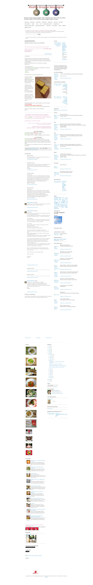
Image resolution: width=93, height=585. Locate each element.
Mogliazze (65, 88)
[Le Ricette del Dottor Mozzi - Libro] (58, 97)
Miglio (55, 239)
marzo (50, 374)
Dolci (60, 199)
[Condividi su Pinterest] (46, 148)
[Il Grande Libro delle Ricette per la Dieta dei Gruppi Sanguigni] (58, 42)
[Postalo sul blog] (43, 148)
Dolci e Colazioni (27, 23)
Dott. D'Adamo (54, 25)
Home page (27, 22)
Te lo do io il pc (49, 408)
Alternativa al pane (31, 149)
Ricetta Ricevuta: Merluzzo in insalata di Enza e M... (58, 365)
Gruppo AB (64, 202)
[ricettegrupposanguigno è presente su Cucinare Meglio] (35, 573)
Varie (63, 207)
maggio (50, 371)
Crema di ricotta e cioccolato (36, 485)
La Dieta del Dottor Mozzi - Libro (65, 86)
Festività (63, 199)
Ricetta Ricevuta (48, 53)
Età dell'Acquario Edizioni (64, 52)
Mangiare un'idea (28, 27)
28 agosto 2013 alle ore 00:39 (32, 199)
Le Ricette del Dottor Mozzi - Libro (64, 101)
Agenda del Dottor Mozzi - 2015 (61, 414)
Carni (41, 23)
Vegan (66, 207)
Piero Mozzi (65, 84)
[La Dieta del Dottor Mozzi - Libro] (58, 85)
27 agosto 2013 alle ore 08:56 (32, 159)
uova (59, 207)
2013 (29, 448)
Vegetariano (56, 208)
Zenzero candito (63, 239)
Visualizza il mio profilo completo (56, 393)
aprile (50, 373)
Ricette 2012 (38, 22)
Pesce (37, 23)
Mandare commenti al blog (29, 25)
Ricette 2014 (50, 22)
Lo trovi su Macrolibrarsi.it (64, 59)
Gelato (66, 199)
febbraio (50, 376)
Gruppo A (57, 202)
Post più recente (27, 337)
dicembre (51, 354)
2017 (49, 347)
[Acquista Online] (60, 110)
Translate (55, 386)
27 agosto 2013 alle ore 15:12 (32, 169)
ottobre (50, 357)
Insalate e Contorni (31, 387)
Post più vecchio (48, 337)
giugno (50, 370)
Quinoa (33, 23)
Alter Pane (55, 22)
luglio (50, 368)
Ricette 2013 (44, 22)
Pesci (31, 407)
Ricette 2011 (32, 22)
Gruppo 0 (35, 149)
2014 (29, 455)
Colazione (56, 199)
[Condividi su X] (44, 148)
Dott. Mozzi (49, 25)
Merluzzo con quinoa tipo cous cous (37, 498)
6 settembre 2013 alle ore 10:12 (32, 207)
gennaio (50, 377)
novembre (51, 356)
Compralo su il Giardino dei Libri (65, 78)
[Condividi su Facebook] (45, 148)
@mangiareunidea (57, 197)
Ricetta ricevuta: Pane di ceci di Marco (55, 364)
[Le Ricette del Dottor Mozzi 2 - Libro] (58, 182)
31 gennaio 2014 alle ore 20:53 (32, 271)
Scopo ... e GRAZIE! (62, 25)
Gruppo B (56, 203)
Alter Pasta (61, 22)
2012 (29, 441)
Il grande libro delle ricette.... (40, 25)
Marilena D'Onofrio (30, 202)
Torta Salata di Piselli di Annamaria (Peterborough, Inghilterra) (37, 516)
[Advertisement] (38, 329)
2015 (49, 350)
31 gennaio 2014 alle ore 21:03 (32, 277)
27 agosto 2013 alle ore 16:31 (32, 184)
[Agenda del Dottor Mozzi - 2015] (51, 413)
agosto (50, 360)
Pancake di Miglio (34, 473)
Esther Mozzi (65, 96)
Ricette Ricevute (56, 23)
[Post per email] (41, 148)
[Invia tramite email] (42, 148)
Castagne (65, 198)
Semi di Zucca (56, 240)
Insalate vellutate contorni (47, 23)
